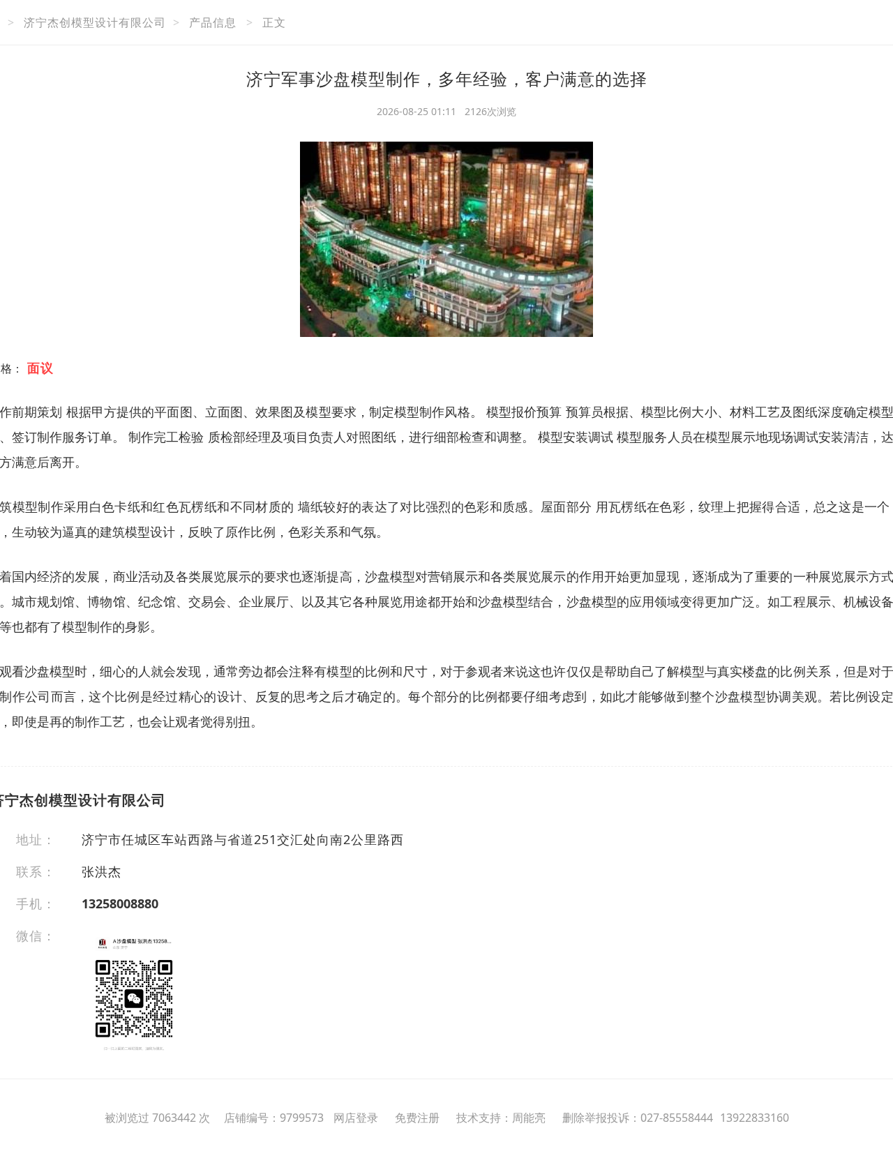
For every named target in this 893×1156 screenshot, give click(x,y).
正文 (274, 22)
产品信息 (213, 22)
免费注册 (417, 1117)
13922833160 (754, 1117)
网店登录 (355, 1117)
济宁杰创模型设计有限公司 (95, 22)
